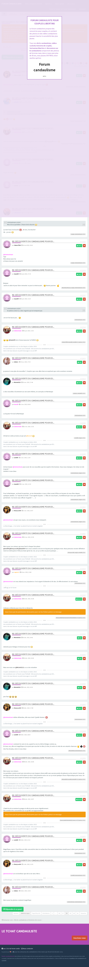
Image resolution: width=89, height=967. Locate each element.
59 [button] (70, 913)
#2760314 (83, 378)
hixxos (74, 820)
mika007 (80, 393)
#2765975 (83, 887)
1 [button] (52, 913)
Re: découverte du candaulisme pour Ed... (33, 241)
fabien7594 (17, 245)
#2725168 (83, 327)
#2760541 (83, 507)
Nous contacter (28, 949)
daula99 (16, 274)
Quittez (44, 76)
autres (80, 342)
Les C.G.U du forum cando (11, 949)
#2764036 (83, 758)
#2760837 (83, 533)
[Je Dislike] (84, 245)
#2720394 (83, 270)
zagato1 (16, 572)
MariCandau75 (66, 617)
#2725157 (83, 295)
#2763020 (83, 683)
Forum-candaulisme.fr (8, 956)
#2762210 (83, 568)
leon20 (16, 404)
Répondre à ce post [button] (13, 909)
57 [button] (63, 913)
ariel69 (74, 342)
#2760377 (83, 400)
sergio (72, 234)
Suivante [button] (83, 913)
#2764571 (83, 860)
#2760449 (83, 454)
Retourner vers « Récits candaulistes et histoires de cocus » (22, 920)
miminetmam (78, 234)
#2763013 (83, 634)
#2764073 (83, 836)
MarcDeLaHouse (66, 287)
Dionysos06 (17, 510)
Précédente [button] (46, 913)
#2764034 (83, 731)
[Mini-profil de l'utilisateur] (7, 244)
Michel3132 (17, 382)
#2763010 (83, 595)
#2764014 (83, 704)
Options (16, 913)
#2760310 (83, 358)
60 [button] (74, 913)
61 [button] (77, 913)
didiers (16, 362)
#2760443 (83, 423)
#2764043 (83, 795)
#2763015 (83, 654)
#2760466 (83, 480)
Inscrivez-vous (79, 938)
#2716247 (83, 241)
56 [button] (59, 913)
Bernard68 (59, 617)
